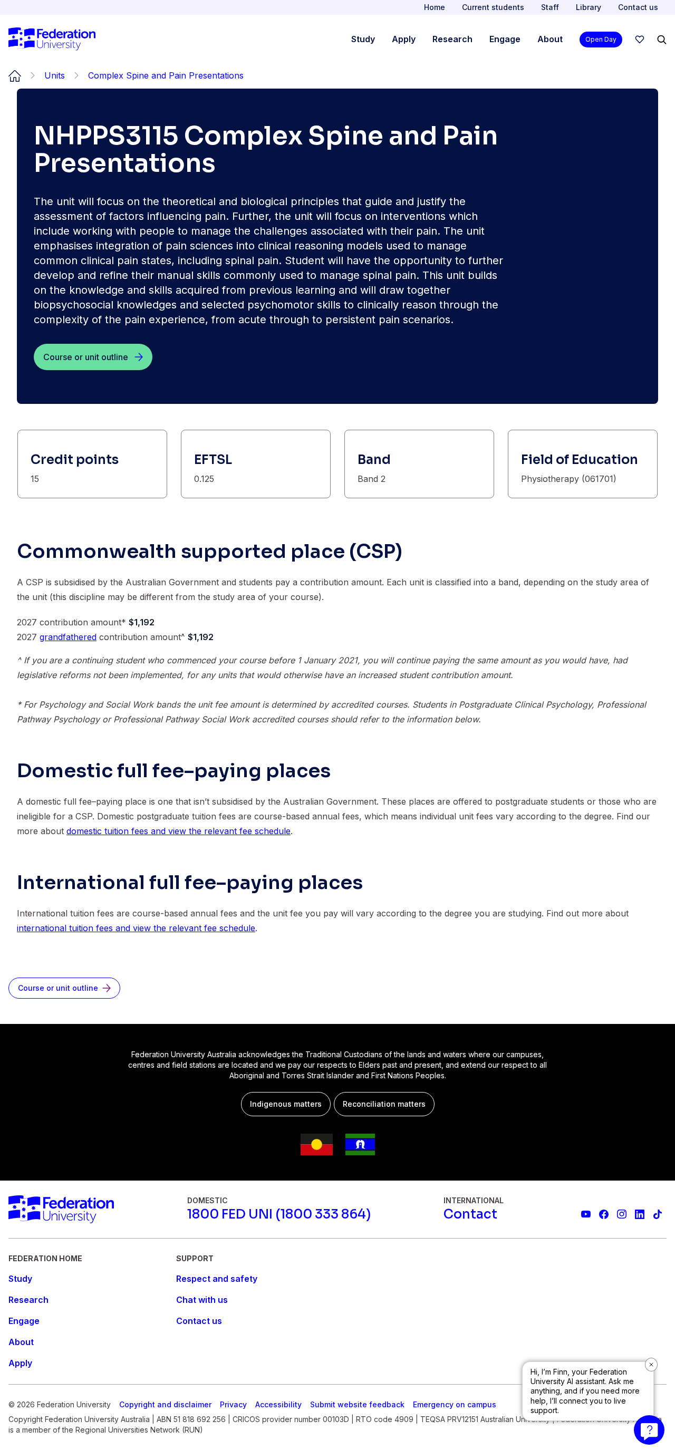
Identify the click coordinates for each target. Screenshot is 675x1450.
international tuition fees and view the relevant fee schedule (136, 928)
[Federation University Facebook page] (604, 1214)
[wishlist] (639, 39)
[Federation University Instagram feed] (622, 1214)
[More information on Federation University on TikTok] (658, 1214)
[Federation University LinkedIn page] (640, 1214)
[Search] (662, 39)
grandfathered (68, 637)
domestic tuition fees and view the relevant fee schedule (178, 831)
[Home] (51, 39)
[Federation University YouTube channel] (586, 1214)
